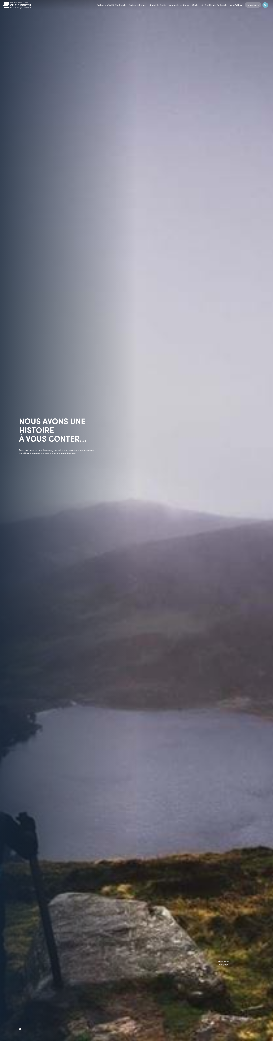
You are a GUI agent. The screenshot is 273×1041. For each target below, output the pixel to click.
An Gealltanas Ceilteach (214, 5)
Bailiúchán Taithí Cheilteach (111, 5)
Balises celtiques (137, 5)
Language (251, 5)
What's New (236, 5)
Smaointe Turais (157, 5)
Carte (195, 5)
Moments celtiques (179, 5)
